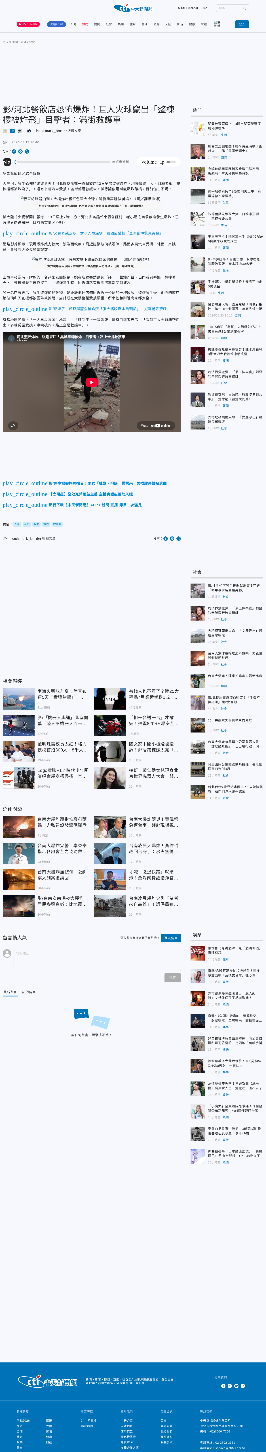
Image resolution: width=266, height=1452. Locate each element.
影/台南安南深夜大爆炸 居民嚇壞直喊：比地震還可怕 (19, 906)
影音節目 (87, 1426)
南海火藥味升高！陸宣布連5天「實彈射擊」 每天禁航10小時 (19, 699)
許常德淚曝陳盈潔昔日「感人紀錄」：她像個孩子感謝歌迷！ (198, 998)
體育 (133, 24)
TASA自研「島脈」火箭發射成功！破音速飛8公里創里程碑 (198, 332)
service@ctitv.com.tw (230, 1448)
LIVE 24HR (30, 24)
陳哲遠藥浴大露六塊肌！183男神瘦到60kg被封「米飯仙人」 (198, 1066)
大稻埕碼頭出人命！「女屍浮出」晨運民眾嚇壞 (198, 422)
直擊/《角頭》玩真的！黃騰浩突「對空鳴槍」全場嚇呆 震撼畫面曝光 (198, 1021)
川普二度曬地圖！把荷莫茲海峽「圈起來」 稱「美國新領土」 (198, 151)
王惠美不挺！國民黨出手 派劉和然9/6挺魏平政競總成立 (198, 242)
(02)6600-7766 (219, 1431)
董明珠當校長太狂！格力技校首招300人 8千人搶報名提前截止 (19, 751)
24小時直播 (89, 1420)
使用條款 (127, 1431)
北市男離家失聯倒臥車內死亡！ (198, 725)
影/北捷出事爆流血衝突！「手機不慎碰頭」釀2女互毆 (198, 702)
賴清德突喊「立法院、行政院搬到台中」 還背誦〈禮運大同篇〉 (198, 400)
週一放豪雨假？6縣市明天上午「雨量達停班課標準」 (198, 196)
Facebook (223, 1386)
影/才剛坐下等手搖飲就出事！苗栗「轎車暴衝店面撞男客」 (198, 591)
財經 (204, 24)
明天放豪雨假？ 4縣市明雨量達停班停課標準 (198, 129)
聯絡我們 (167, 1431)
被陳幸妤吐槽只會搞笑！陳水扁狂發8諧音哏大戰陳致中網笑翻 (198, 354)
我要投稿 (167, 1442)
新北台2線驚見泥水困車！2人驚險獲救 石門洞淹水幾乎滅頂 (198, 792)
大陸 (168, 24)
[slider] (62, 162)
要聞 (97, 24)
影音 (180, 24)
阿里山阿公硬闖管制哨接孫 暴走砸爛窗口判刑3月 (198, 769)
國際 (156, 24)
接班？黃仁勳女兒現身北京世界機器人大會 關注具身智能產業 (110, 778)
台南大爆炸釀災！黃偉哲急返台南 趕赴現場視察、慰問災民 (110, 827)
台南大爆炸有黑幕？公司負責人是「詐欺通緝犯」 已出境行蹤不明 (198, 747)
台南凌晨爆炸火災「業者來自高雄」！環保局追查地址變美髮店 (110, 906)
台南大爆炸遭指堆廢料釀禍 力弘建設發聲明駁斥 (19, 827)
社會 (109, 24)
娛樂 (121, 24)
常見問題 (167, 1426)
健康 (192, 24)
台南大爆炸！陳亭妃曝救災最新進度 (198, 681)
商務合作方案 (130, 1447)
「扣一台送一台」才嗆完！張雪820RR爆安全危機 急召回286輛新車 (110, 725)
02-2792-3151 (225, 1442)
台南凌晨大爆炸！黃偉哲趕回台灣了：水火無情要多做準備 (110, 853)
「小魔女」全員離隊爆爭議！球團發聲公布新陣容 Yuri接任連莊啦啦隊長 (198, 1111)
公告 (164, 1420)
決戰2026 (56, 24)
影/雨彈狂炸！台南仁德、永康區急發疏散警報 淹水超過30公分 (198, 264)
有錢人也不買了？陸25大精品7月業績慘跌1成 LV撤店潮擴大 (110, 699)
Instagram (230, 1386)
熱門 (85, 24)
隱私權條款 (128, 1436)
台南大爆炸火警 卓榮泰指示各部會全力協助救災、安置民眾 (19, 853)
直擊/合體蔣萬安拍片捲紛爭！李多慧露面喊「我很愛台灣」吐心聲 (198, 976)
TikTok (243, 1386)
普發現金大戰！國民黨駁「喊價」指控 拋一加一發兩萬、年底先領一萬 (198, 309)
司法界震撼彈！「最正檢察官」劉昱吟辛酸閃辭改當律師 (198, 377)
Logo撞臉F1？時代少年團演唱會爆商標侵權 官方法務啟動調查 (19, 778)
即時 (73, 24)
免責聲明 (127, 1442)
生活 (145, 24)
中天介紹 (127, 1420)
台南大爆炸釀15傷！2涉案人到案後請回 (19, 879)
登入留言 (171, 938)
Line (236, 1386)
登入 (242, 24)
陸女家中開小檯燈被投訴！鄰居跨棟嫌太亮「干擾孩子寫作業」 (110, 751)
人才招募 (127, 1426)
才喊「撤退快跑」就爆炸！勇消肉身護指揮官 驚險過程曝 (110, 879)
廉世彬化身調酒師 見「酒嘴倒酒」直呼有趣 (198, 953)
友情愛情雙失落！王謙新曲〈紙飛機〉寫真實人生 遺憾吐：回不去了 (198, 1089)
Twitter (217, 1386)
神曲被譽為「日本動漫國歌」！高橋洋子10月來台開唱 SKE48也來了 (198, 1156)
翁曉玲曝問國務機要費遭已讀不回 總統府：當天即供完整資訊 (198, 174)
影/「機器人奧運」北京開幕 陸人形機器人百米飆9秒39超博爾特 (19, 725)
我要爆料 (167, 1436)
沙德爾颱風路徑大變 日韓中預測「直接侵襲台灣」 (198, 219)
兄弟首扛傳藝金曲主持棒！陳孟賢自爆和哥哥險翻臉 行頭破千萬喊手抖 (198, 1043)
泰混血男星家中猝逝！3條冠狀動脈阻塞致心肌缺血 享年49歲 (198, 1134)
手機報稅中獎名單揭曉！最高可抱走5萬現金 (198, 287)
